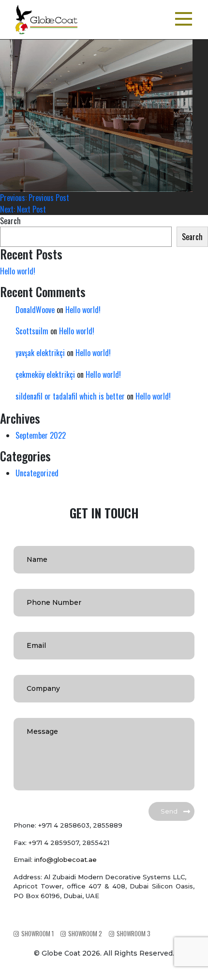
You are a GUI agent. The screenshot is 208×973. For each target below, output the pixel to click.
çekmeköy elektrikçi (45, 374)
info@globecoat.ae (65, 859)
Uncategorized (37, 473)
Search (10, 221)
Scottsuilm (31, 331)
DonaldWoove (35, 309)
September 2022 (40, 435)
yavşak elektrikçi (40, 352)
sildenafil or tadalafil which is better (70, 396)
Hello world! (17, 271)
